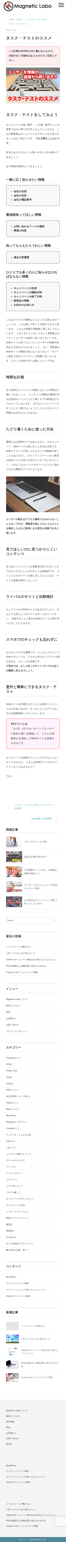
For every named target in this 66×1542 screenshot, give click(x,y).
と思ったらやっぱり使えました (20, 953)
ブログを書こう (13, 1192)
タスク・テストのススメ (18, 24)
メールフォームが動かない (18, 947)
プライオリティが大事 (35, 841)
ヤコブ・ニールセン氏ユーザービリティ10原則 (34, 807)
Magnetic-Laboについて (17, 999)
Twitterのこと (12, 1103)
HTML (9, 1064)
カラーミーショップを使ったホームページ (26, 1289)
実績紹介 (10, 1231)
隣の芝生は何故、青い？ (17, 1250)
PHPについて (12, 1090)
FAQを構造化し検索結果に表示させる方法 (26, 966)
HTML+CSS (11, 1071)
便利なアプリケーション (17, 1218)
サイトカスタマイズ (15, 1160)
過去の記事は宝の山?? (35, 856)
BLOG (9, 1444)
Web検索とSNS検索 (41, 818)
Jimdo (9, 1077)
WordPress (11, 1115)
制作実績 (10, 1422)
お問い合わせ (12, 1025)
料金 (8, 1012)
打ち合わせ (11, 1237)
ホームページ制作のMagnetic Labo (33, 1539)
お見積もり (11, 1018)
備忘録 (9, 1224)
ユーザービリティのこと (17, 1211)
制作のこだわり (13, 1005)
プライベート (12, 1179)
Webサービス (12, 1109)
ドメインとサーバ (14, 1173)
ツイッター (11, 1167)
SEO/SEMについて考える (18, 1096)
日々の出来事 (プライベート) (19, 1243)
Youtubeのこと (13, 1128)
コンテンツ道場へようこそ (18, 1154)
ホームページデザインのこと (19, 1199)
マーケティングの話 (15, 1205)
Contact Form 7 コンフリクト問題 (22, 972)
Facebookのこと (13, 1058)
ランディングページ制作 (17, 1283)
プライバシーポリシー (16, 1031)
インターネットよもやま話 (18, 1135)
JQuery (9, 1083)
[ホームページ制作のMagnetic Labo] (27, 4)
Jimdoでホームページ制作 (18, 1296)
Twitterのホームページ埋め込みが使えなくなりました (31, 959)
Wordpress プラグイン (16, 1122)
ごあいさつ (11, 1147)
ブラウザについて (14, 1186)
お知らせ (10, 1141)
